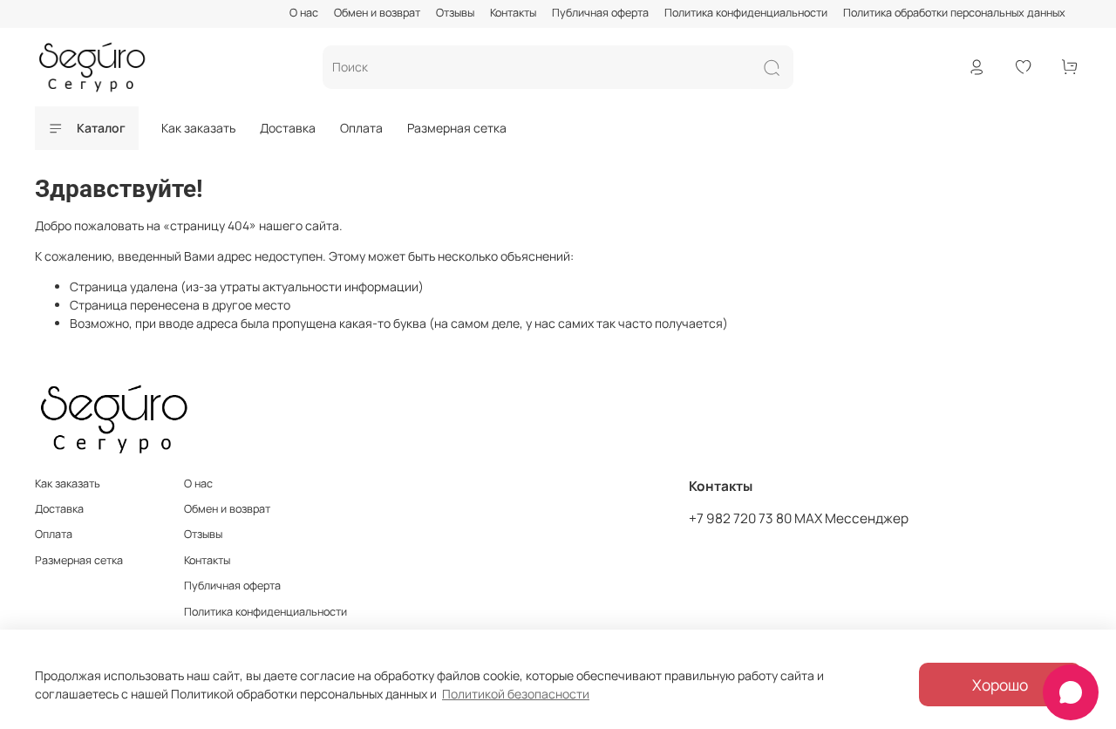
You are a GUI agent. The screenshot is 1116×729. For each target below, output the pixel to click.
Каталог (101, 127)
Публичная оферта (600, 12)
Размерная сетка (457, 127)
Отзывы (455, 12)
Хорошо (1000, 684)
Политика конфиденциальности (745, 12)
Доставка (288, 127)
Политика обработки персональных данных (954, 12)
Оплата (361, 127)
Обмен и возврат (377, 12)
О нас (303, 12)
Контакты (513, 12)
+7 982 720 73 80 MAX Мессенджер (798, 518)
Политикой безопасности (515, 693)
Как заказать (198, 127)
